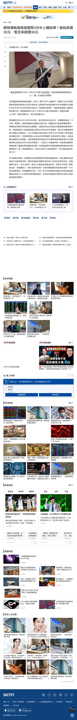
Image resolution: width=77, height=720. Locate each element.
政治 (60, 7)
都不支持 (11, 392)
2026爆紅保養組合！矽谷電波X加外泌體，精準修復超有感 (14, 656)
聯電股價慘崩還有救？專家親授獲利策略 (14, 636)
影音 (45, 7)
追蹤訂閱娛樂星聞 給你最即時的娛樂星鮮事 (57, 237)
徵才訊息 (16, 705)
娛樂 (69, 7)
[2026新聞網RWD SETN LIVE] (15, 3)
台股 (56, 491)
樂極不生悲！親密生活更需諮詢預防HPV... (20, 245)
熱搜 (50, 7)
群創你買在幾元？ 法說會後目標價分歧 (61, 636)
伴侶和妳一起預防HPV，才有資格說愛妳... (20, 241)
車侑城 (20, 491)
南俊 (14, 92)
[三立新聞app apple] (10, 710)
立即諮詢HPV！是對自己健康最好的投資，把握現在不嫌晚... (38, 477)
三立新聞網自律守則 (45, 702)
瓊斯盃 (10, 491)
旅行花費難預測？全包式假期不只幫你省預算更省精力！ (37, 677)
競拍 (48, 92)
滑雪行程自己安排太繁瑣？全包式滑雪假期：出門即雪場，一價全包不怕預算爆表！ (61, 656)
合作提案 (59, 702)
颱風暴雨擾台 (17, 7)
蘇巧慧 (10, 387)
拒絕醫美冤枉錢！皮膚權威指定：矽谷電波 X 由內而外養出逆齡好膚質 (37, 636)
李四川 (10, 389)
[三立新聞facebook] (49, 695)
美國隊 (31, 491)
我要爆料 (6, 705)
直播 (55, 7)
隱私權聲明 (31, 702)
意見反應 (69, 702)
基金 (45, 491)
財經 (35, 7)
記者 (66, 491)
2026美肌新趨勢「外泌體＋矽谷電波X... (55, 241)
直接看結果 (21, 394)
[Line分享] (5, 52)
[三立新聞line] (60, 695)
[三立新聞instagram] (55, 695)
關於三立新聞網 (18, 702)
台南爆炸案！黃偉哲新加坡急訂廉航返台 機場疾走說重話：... (38, 297)
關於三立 (6, 702)
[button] (66, 2)
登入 (72, 3)
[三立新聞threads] (72, 695)
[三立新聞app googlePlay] (25, 710)
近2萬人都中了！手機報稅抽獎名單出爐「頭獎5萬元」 (14, 677)
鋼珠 (15, 101)
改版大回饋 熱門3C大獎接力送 (17, 237)
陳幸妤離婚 (28, 7)
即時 (9, 7)
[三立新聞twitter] (66, 695)
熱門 (40, 7)
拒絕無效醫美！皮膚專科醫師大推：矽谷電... (57, 245)
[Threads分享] (5, 57)
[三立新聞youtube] (43, 695)
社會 (64, 7)
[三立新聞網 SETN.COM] (4, 7)
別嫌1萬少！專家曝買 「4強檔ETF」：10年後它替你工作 (37, 656)
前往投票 (55, 394)
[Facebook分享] (5, 47)
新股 (44, 92)
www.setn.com (22, 715)
